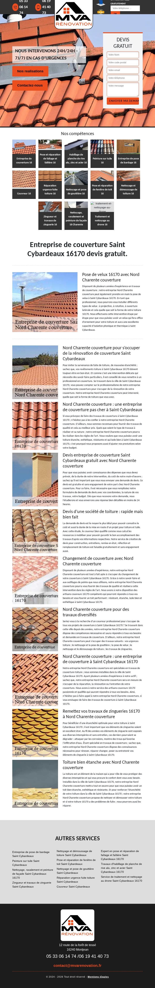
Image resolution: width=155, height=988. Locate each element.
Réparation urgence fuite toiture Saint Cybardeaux (76, 879)
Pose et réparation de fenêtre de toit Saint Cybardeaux (76, 861)
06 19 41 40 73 (94, 956)
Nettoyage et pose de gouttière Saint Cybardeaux (75, 870)
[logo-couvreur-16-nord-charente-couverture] (77, 924)
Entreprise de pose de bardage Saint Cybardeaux (31, 853)
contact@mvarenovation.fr (77, 965)
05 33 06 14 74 (61, 956)
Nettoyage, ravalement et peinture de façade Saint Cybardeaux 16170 (32, 873)
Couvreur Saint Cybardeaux (73, 886)
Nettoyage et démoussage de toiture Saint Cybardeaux (74, 853)
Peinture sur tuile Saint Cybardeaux (25, 862)
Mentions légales (98, 977)
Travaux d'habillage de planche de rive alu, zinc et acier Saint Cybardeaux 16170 (121, 867)
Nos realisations (30, 71)
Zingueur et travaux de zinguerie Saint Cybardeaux (31, 884)
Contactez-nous (30, 85)
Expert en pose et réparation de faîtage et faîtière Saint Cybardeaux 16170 (120, 855)
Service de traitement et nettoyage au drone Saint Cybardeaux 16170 (121, 878)
